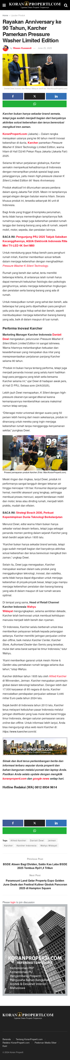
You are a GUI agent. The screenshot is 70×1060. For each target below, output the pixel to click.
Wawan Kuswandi (22, 48)
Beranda (7, 1039)
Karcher (8, 845)
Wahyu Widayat (48, 845)
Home (5, 15)
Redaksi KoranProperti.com (16, 1042)
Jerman (52, 840)
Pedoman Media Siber (45, 1042)
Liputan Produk (18, 15)
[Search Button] (65, 5)
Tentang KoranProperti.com (29, 1039)
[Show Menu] (4, 5)
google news (40, 778)
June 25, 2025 (45, 48)
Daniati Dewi (37, 840)
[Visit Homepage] (35, 5)
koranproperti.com (15, 778)
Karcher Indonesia (27, 845)
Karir (5, 1046)
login (13, 902)
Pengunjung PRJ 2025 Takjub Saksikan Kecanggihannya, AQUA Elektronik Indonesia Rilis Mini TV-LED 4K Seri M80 (35, 241)
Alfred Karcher (57, 676)
